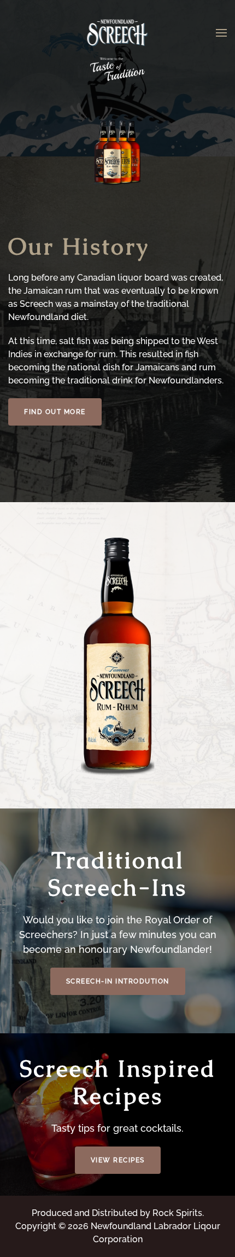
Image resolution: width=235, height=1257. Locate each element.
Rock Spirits (177, 1213)
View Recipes (118, 1160)
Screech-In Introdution (117, 981)
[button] (221, 32)
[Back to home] (117, 32)
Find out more (55, 412)
